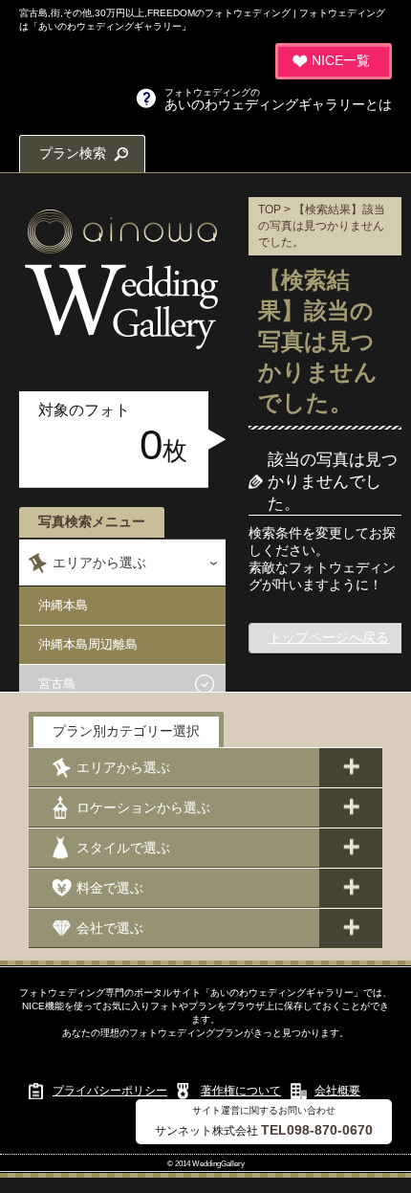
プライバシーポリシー (110, 1090)
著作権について (241, 1090)
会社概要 (337, 1090)
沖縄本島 (63, 605)
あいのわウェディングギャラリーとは (278, 99)
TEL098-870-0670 (317, 1130)
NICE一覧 (341, 60)
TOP (269, 209)
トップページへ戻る (329, 637)
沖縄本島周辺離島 (88, 644)
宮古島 (57, 683)
